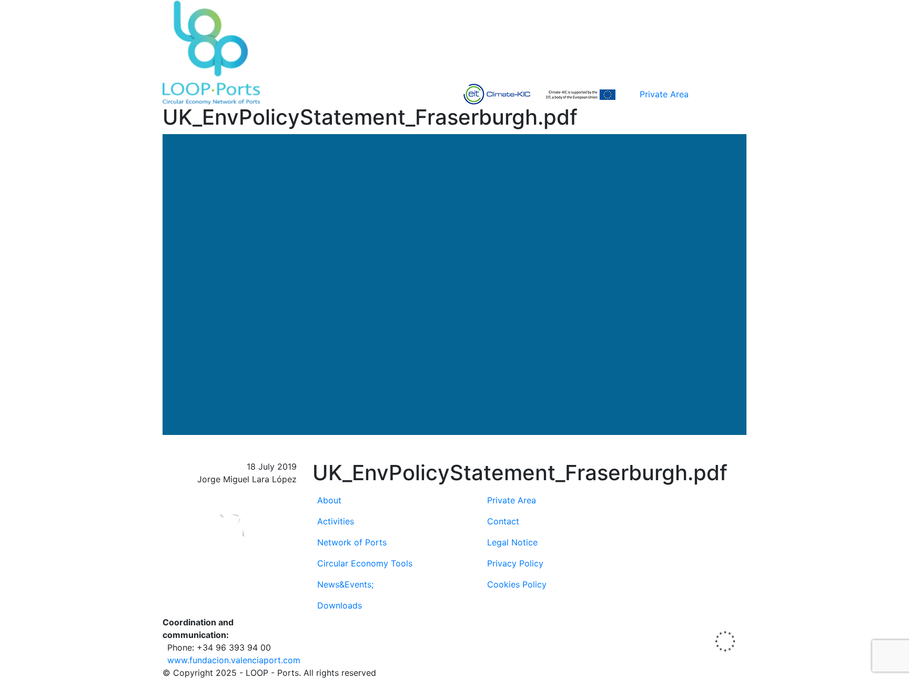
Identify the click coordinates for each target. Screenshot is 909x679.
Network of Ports (352, 542)
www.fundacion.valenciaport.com (233, 660)
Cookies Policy (517, 584)
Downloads (339, 605)
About (329, 500)
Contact (503, 521)
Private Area (664, 94)
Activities (335, 521)
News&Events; (345, 584)
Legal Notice (512, 542)
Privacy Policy (515, 563)
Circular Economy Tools (364, 563)
